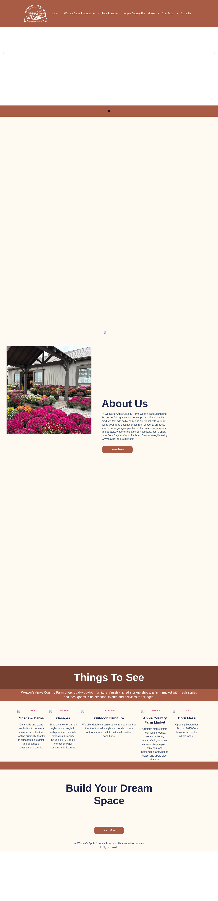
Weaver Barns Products (77, 13)
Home (54, 13)
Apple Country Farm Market (139, 13)
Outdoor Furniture (109, 718)
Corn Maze (168, 13)
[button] (4, 53)
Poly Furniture (110, 13)
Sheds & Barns (31, 718)
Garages (63, 718)
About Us (186, 13)
